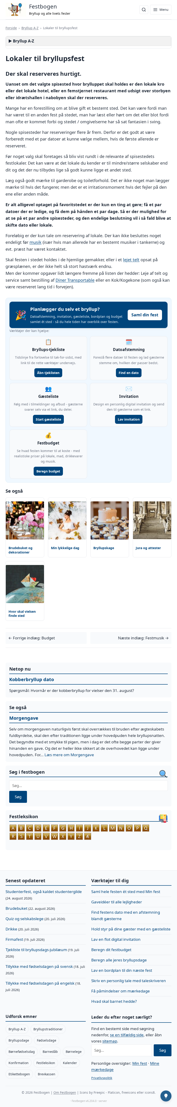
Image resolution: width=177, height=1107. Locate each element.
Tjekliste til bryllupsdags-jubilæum (36, 949)
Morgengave (23, 718)
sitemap (109, 1041)
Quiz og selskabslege (25, 918)
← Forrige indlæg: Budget (31, 638)
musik (35, 242)
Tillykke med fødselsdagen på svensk (39, 966)
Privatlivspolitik (101, 1078)
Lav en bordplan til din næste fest (121, 970)
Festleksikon (45, 1063)
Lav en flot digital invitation (116, 939)
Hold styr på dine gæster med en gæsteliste (131, 929)
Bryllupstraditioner (48, 1029)
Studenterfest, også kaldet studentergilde (44, 891)
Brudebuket (16, 908)
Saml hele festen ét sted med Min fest (125, 891)
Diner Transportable (75, 280)
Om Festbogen (64, 1092)
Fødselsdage (46, 1040)
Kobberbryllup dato (31, 679)
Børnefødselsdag (22, 1051)
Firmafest (14, 939)
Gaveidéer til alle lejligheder (116, 902)
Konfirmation (19, 1063)
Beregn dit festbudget (111, 949)
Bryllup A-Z (29, 28)
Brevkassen (46, 1074)
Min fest (139, 1063)
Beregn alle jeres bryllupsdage (119, 960)
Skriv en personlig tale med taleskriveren (128, 980)
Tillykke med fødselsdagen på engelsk (40, 983)
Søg (18, 796)
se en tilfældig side (127, 1034)
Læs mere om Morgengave (69, 754)
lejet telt (131, 259)
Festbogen (43, 6)
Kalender (70, 1063)
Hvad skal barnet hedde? (114, 1001)
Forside (11, 28)
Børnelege (74, 1051)
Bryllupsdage (19, 1040)
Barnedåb (50, 1051)
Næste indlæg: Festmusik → (143, 638)
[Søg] (143, 9)
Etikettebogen (19, 1074)
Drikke (11, 929)
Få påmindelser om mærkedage (120, 991)
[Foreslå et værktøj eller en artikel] (165, 1095)
